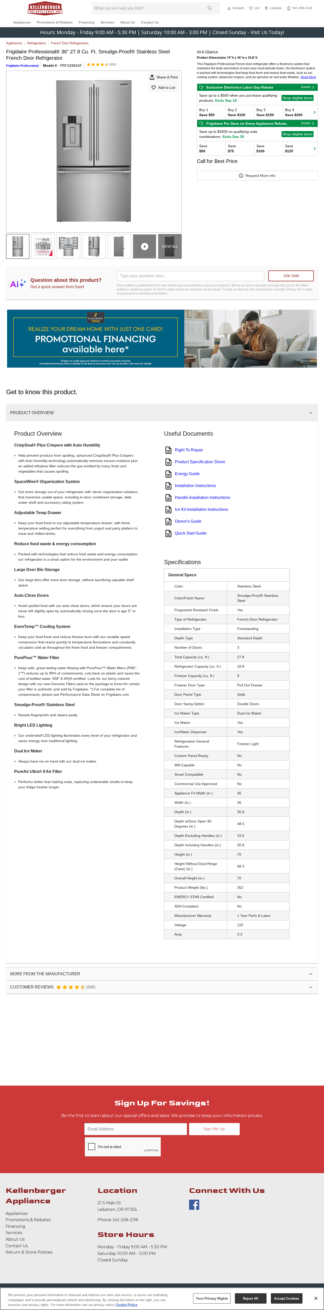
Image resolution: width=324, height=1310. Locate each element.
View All (170, 246)
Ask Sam (291, 276)
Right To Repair (189, 450)
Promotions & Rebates (55, 22)
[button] (229, 8)
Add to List (166, 88)
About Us (127, 22)
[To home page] (45, 8)
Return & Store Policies (29, 1252)
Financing (86, 22)
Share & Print (167, 77)
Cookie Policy (126, 1305)
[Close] (315, 1298)
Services (107, 22)
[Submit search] (210, 8)
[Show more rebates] (315, 112)
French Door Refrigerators (70, 43)
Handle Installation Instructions (202, 497)
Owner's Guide (188, 521)
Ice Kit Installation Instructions (201, 509)
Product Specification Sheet (200, 462)
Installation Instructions (195, 485)
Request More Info (260, 176)
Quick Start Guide (191, 533)
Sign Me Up (214, 1129)
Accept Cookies (286, 1298)
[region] (162, 1298)
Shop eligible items (297, 98)
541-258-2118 (125, 1219)
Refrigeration (36, 43)
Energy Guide (187, 474)
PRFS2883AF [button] (71, 66)
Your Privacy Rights (212, 1298)
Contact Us (150, 22)
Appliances (22, 22)
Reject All (250, 1298)
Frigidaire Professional (22, 66)
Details (306, 87)
